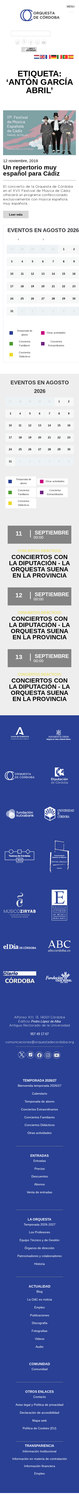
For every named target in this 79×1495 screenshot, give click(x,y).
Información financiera (39, 1466)
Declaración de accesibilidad (39, 1412)
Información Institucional (39, 1451)
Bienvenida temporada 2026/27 (39, 1085)
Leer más (16, 214)
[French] (48, 56)
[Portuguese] (65, 56)
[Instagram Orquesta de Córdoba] (48, 1056)
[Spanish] (71, 56)
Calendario (39, 1093)
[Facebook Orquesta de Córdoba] (39, 1056)
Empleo (39, 1307)
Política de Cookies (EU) (39, 1428)
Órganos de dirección (39, 1248)
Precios (39, 1168)
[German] (54, 56)
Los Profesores (39, 1232)
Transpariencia (39, 1446)
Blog (39, 1291)
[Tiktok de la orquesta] (17, 42)
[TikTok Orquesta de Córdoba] (30, 1056)
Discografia (39, 1323)
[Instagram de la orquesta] (37, 42)
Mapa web (39, 1420)
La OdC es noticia (39, 1299)
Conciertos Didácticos (40, 1125)
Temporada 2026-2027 (40, 1224)
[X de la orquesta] (24, 42)
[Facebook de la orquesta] (31, 42)
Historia (39, 1264)
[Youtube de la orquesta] (44, 42)
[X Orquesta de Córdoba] (21, 1056)
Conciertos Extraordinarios (39, 1109)
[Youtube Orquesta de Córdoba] (56, 1056)
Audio (39, 1346)
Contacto (39, 1397)
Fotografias (39, 1331)
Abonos (39, 1184)
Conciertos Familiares (39, 1117)
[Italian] (60, 56)
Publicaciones (39, 1315)
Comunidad (40, 1369)
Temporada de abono (39, 1101)
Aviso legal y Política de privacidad (39, 1404)
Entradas (39, 1161)
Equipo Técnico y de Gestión (39, 1240)
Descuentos (39, 1176)
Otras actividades (39, 1133)
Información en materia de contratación (39, 1458)
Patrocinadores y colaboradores (39, 1256)
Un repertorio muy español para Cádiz (31, 170)
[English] (42, 56)
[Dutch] (37, 56)
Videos (39, 1339)
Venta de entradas (39, 1192)
